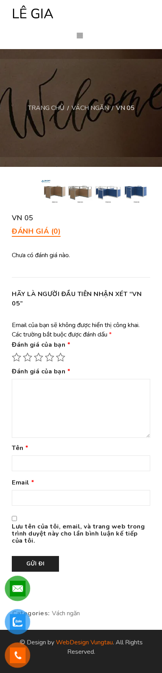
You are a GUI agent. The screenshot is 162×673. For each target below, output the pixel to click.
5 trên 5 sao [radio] (60, 357)
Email (23, 483)
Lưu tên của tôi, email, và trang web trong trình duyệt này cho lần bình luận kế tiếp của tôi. (78, 534)
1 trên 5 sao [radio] (16, 357)
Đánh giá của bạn (41, 345)
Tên (20, 448)
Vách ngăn (90, 108)
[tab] (36, 231)
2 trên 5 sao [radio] (27, 357)
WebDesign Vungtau (84, 642)
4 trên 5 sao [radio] (49, 357)
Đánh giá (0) (36, 231)
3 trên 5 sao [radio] (38, 357)
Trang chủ (46, 108)
